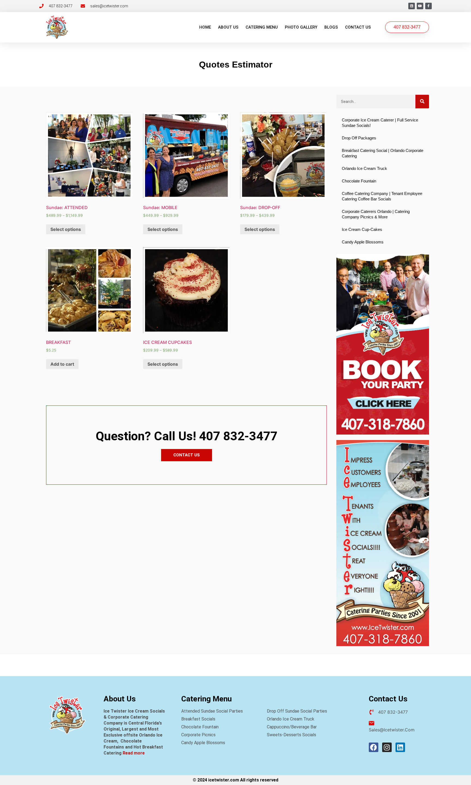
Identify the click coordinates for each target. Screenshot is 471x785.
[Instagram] (387, 747)
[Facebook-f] (428, 6)
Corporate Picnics (198, 734)
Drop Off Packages (359, 138)
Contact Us (358, 27)
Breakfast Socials (198, 719)
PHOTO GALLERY (301, 27)
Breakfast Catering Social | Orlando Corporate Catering (382, 153)
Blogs (331, 27)
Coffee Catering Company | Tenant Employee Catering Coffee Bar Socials (382, 196)
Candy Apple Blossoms (363, 242)
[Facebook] (373, 747)
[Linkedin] (411, 6)
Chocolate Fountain (359, 181)
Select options (65, 229)
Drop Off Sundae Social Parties (297, 711)
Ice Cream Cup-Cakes (362, 229)
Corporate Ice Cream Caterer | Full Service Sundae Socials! (380, 123)
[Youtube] (420, 6)
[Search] (422, 101)
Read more (134, 753)
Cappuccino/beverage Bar (292, 726)
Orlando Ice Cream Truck (364, 168)
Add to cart (62, 364)
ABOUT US (228, 27)
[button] (407, 27)
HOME (205, 27)
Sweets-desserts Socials (291, 734)
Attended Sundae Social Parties (212, 711)
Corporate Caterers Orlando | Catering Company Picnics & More (376, 214)
